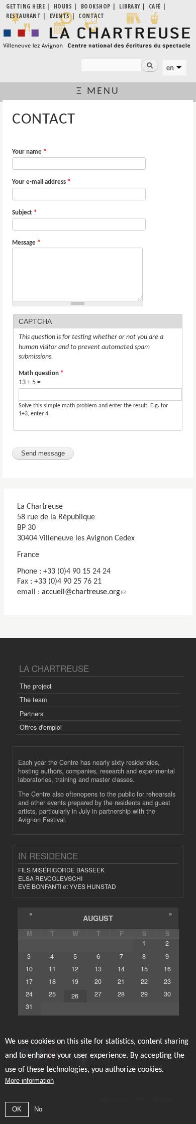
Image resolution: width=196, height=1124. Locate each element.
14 (121, 968)
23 (167, 981)
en (170, 67)
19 (74, 981)
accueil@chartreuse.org (81, 592)
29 (144, 993)
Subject (24, 212)
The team (33, 699)
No (38, 1109)
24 (29, 993)
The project (36, 686)
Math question (41, 373)
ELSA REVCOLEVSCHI (50, 878)
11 (52, 968)
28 (121, 993)
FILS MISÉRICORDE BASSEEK (61, 869)
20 (98, 981)
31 (29, 1006)
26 (74, 995)
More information (29, 1080)
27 (98, 993)
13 (98, 968)
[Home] (98, 38)
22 (144, 981)
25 (52, 993)
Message (26, 243)
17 (29, 981)
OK (17, 1109)
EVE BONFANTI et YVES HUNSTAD (67, 886)
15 (144, 968)
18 (52, 981)
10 (29, 968)
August (98, 918)
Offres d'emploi (41, 727)
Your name (29, 152)
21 (121, 981)
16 (167, 968)
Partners (31, 713)
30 (167, 993)
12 (74, 968)
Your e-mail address (41, 182)
